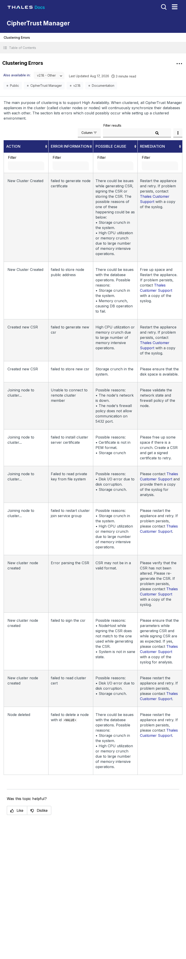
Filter (12, 157)
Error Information (70, 146)
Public (14, 85)
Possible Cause (110, 146)
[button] (93, 47)
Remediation (152, 146)
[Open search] (163, 6)
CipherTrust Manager (46, 85)
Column (87, 133)
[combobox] (49, 75)
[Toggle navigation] (174, 6)
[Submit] (157, 133)
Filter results (112, 125)
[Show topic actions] (179, 63)
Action (13, 146)
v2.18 (77, 85)
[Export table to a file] (177, 132)
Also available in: (17, 75)
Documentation (103, 85)
